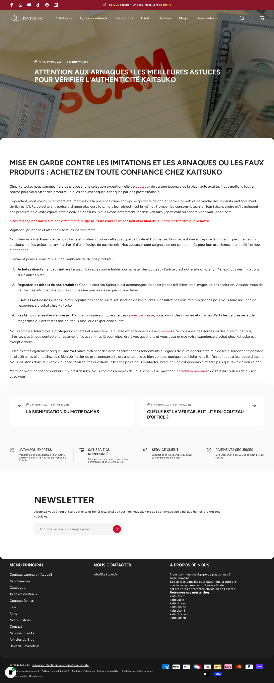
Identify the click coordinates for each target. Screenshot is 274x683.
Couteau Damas (22, 601)
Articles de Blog (22, 639)
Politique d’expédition (108, 671)
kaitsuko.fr (177, 596)
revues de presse (140, 315)
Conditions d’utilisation (83, 671)
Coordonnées (36, 676)
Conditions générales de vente (137, 671)
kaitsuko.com (179, 614)
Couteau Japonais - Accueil (31, 574)
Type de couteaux (23, 594)
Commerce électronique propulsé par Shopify (60, 665)
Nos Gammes (20, 581)
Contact (16, 626)
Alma (13, 613)
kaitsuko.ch (178, 618)
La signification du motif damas (62, 411)
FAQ (13, 607)
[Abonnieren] (117, 529)
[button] (10, 672)
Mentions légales (18, 676)
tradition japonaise (194, 371)
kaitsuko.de (178, 607)
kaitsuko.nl (177, 610)
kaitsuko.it (177, 600)
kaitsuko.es (178, 603)
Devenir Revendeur (24, 646)
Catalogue (17, 587)
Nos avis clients (22, 633)
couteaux (143, 186)
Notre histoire (20, 620)
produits (167, 331)
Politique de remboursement (24, 671)
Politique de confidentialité (55, 671)
